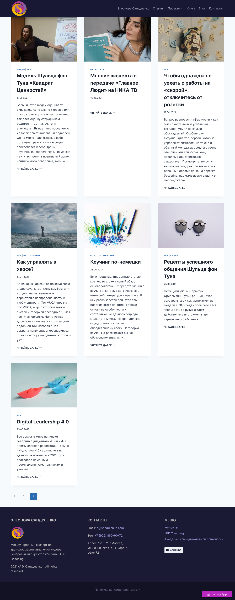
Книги (174, 255)
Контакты (216, 8)
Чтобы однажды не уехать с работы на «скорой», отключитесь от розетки (188, 90)
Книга (191, 8)
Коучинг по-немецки (115, 262)
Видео (21, 69)
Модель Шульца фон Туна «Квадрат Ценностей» (42, 83)
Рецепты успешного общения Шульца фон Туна (190, 269)
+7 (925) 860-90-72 (108, 535)
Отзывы (158, 8)
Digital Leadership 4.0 (43, 422)
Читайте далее (29, 168)
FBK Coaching (174, 533)
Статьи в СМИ (105, 255)
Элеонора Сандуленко (133, 8)
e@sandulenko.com (110, 528)
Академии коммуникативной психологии (193, 539)
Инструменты (32, 255)
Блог (202, 8)
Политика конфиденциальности (117, 589)
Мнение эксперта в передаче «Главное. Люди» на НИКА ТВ (115, 83)
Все (29, 69)
